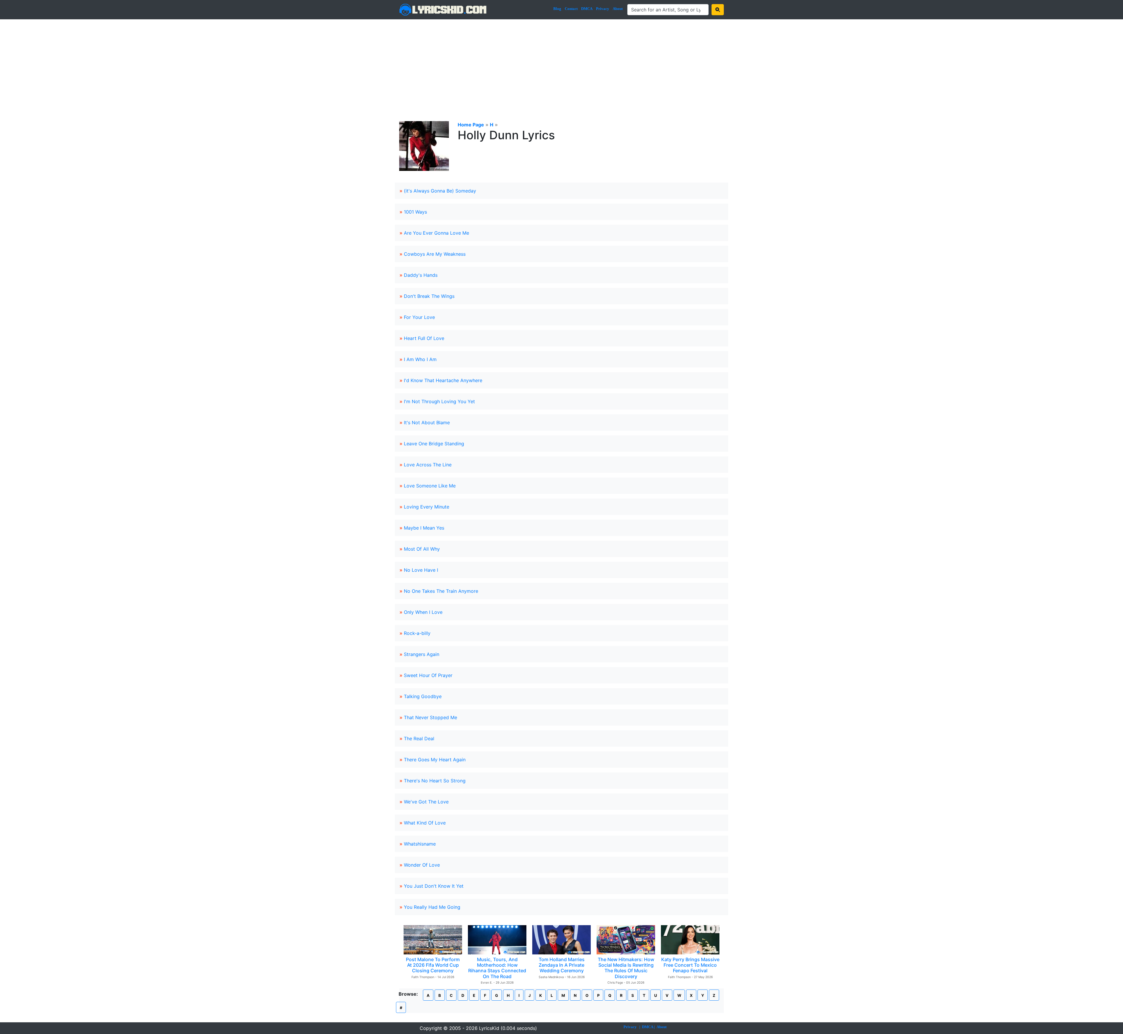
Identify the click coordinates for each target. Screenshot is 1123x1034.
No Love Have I (421, 570)
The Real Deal (419, 738)
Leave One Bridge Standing (434, 443)
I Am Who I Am (420, 359)
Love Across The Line (428, 465)
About (618, 8)
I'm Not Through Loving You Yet (439, 401)
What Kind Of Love (425, 823)
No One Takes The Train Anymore (441, 591)
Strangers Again (421, 654)
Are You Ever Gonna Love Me (436, 233)
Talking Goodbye (423, 696)
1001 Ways (415, 212)
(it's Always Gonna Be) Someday (440, 191)
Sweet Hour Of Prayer (428, 675)
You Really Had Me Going (432, 907)
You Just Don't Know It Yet (434, 886)
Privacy (602, 8)
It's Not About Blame (427, 422)
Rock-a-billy (417, 633)
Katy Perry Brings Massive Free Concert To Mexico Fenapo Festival (690, 964)
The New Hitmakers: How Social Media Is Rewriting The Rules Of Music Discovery (626, 967)
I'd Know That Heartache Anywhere (443, 380)
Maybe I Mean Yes (424, 528)
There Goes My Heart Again (435, 759)
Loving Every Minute (426, 507)
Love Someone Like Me (430, 486)
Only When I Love (423, 612)
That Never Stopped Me (430, 717)
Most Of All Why (422, 549)
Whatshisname (420, 844)
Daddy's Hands (421, 275)
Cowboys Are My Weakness (435, 254)
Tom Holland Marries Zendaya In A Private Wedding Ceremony (562, 964)
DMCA (586, 8)
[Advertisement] (561, 63)
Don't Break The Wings (429, 296)
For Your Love (419, 317)
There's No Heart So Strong (435, 781)
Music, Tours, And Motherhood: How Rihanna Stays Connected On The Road (497, 967)
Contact (571, 8)
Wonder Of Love (422, 865)
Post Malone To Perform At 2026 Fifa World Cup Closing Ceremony (433, 964)
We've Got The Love (426, 802)
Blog (557, 8)
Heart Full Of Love (424, 338)
